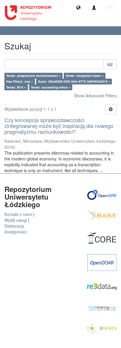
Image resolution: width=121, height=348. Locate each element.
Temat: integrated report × (84, 75)
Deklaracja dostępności (15, 229)
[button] (78, 7)
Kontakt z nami (18, 214)
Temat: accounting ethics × (50, 87)
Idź (110, 64)
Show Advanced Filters (95, 95)
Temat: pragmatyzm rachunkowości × (33, 75)
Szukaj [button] (15, 30)
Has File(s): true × (19, 81)
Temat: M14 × (16, 87)
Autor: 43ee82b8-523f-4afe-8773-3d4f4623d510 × (74, 81)
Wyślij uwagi (15, 220)
